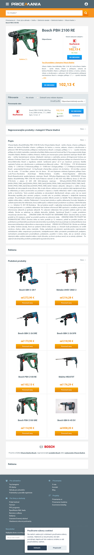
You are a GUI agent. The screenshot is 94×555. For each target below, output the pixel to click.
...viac (44, 78)
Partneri (12, 505)
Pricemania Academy (59, 502)
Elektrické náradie (43, 20)
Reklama (12, 516)
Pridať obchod (14, 502)
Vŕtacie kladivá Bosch (28, 453)
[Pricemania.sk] (26, 4)
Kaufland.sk (76, 115)
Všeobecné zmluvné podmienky (20, 521)
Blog (53, 490)
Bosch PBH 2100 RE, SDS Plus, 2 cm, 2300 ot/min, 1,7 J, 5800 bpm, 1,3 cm (40, 112)
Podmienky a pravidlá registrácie (20, 493)
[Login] (86, 4)
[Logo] (74, 42)
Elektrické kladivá (57, 20)
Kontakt (55, 487)
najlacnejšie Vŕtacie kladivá (75, 453)
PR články (12, 487)
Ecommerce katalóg (59, 505)
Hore (82, 129)
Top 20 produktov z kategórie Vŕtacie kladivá (58, 62)
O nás (54, 484)
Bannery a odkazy (15, 513)
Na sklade (30, 98)
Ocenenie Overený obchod (18, 518)
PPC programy (14, 507)
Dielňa (34, 20)
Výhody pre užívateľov (17, 490)
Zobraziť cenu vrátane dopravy (51, 98)
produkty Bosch (54, 453)
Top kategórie (14, 484)
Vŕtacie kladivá (69, 20)
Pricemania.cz (57, 499)
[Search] (85, 13)
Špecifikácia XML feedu (17, 510)
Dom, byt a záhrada (23, 20)
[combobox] (73, 101)
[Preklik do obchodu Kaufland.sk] (17, 112)
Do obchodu (74, 57)
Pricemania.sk (10, 20)
